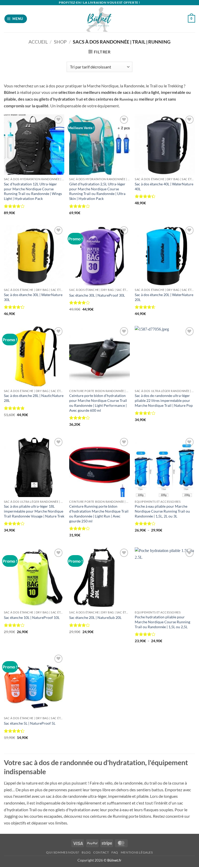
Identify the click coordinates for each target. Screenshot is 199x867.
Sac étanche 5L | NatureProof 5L (29, 723)
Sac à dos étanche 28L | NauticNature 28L (33, 398)
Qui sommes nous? (62, 852)
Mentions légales (137, 852)
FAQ (114, 852)
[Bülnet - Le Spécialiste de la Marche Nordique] (100, 19)
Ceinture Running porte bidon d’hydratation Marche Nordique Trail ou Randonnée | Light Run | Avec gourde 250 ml (99, 513)
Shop (60, 42)
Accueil (38, 42)
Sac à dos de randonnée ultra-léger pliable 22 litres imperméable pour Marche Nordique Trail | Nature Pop (164, 400)
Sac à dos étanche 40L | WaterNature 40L (164, 186)
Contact (101, 852)
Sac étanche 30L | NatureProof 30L (97, 295)
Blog (86, 852)
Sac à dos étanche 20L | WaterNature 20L (164, 297)
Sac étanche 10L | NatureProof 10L (32, 617)
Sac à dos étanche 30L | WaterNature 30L (33, 297)
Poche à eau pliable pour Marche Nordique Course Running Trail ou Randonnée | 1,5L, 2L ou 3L (162, 511)
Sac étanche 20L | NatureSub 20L (95, 617)
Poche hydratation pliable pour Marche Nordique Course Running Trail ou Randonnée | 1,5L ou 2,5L (162, 622)
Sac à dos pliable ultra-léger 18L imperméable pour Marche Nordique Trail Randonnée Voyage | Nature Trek (34, 511)
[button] (15, 19)
